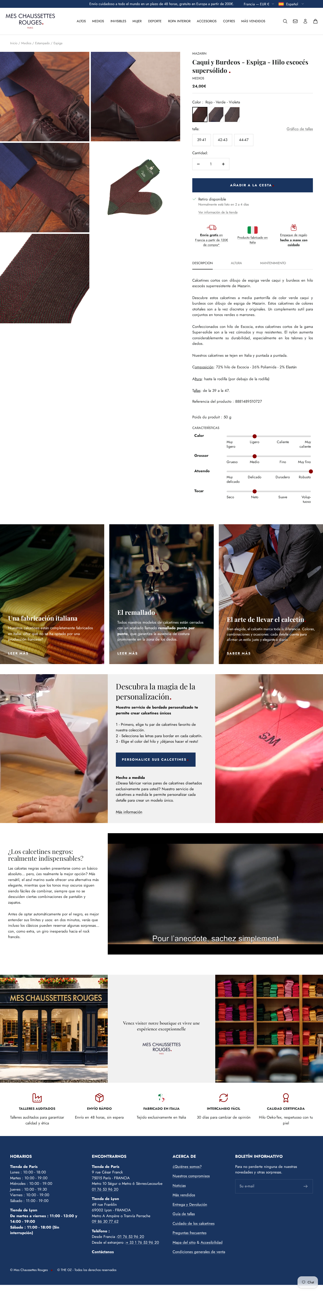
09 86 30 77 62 (105, 1221)
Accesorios (207, 21)
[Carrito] (315, 21)
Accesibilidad (212, 1242)
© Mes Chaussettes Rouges (29, 1269)
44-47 (244, 140)
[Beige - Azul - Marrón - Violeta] (232, 114)
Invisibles (118, 21)
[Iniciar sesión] (305, 21)
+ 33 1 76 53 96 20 (142, 1242)
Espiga (57, 43)
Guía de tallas (184, 1214)
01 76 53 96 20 (105, 1189)
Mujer (137, 21)
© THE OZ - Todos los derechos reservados (86, 1269)
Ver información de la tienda (217, 212)
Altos (81, 21)
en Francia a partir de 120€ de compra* (211, 240)
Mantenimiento (273, 263)
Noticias (179, 1185)
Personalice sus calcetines (154, 759)
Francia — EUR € (256, 3)
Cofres (229, 21)
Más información (129, 812)
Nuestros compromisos (191, 1176)
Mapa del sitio (184, 1242)
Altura (236, 263)
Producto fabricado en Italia (252, 240)
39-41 (201, 140)
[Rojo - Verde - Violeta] (199, 114)
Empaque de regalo (293, 240)
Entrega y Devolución (190, 1204)
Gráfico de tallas (300, 129)
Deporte (155, 21)
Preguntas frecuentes (189, 1233)
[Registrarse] (306, 1186)
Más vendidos (253, 21)
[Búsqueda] (285, 21)
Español (292, 3)
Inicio (13, 43)
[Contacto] (295, 21)
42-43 (222, 140)
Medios (98, 21)
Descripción (202, 263)
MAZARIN (199, 53)
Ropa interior (179, 21)
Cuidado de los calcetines (193, 1223)
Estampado (42, 43)
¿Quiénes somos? (187, 1166)
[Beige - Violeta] (216, 114)
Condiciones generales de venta (199, 1252)
